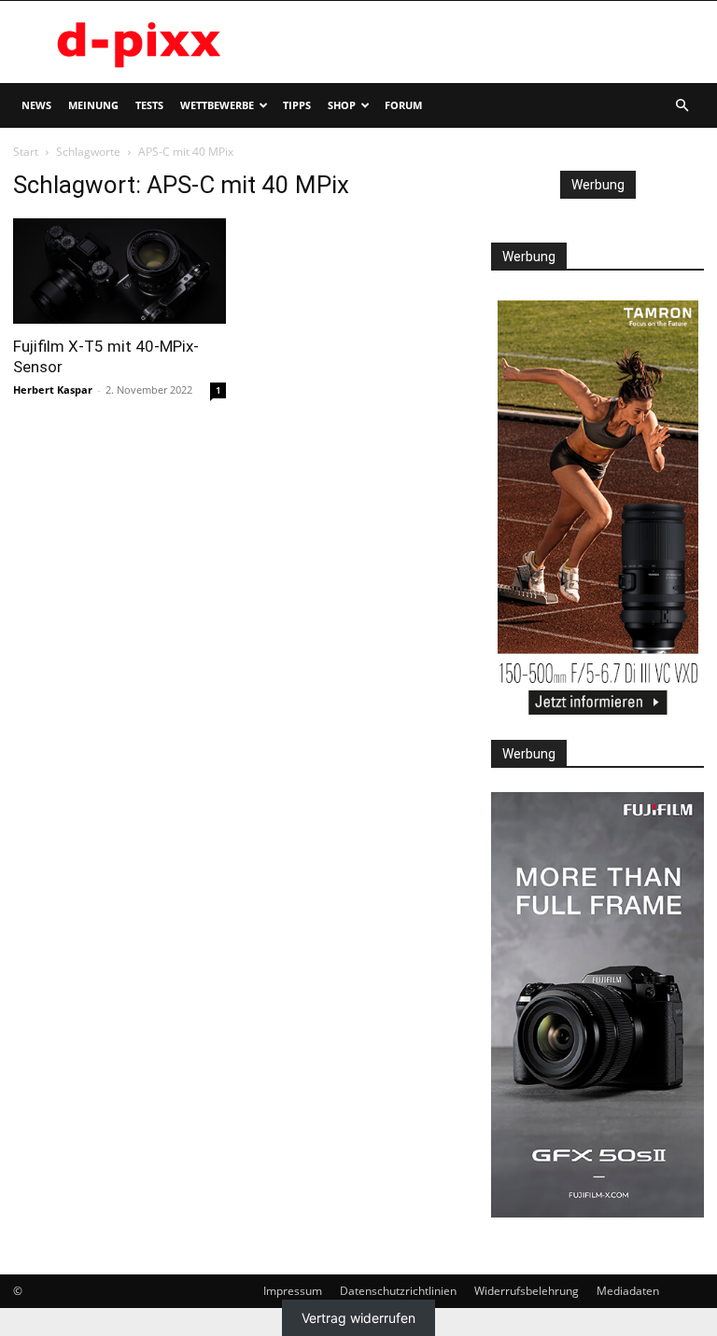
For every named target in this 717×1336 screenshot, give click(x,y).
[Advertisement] (484, 42)
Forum (403, 105)
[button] (681, 106)
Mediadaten (628, 1291)
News (36, 105)
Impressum (292, 1291)
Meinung (93, 105)
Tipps (297, 105)
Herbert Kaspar (52, 390)
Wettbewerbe (217, 105)
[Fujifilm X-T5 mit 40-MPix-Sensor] (119, 271)
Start (25, 152)
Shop (342, 105)
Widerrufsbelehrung (526, 1291)
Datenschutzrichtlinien (398, 1291)
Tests (149, 105)
